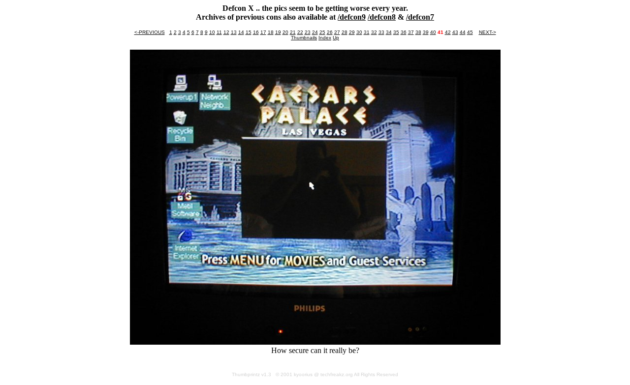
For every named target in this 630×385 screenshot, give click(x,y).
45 (470, 32)
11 (219, 32)
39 (426, 32)
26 (330, 32)
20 (285, 32)
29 (352, 32)
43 (455, 32)
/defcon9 (352, 17)
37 (411, 32)
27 (337, 32)
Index (324, 37)
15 (249, 32)
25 (322, 32)
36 (404, 32)
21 (293, 32)
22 (300, 32)
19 (278, 32)
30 (359, 32)
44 (463, 32)
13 (234, 32)
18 (271, 32)
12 (226, 32)
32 (374, 32)
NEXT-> (487, 32)
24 (315, 32)
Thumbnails (304, 37)
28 (344, 32)
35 (396, 32)
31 (367, 32)
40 (433, 32)
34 (389, 32)
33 (381, 32)
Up (336, 37)
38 (418, 32)
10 (212, 32)
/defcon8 (382, 17)
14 (241, 32)
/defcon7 (420, 17)
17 (263, 32)
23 (308, 32)
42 (448, 32)
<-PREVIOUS (149, 32)
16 (256, 32)
